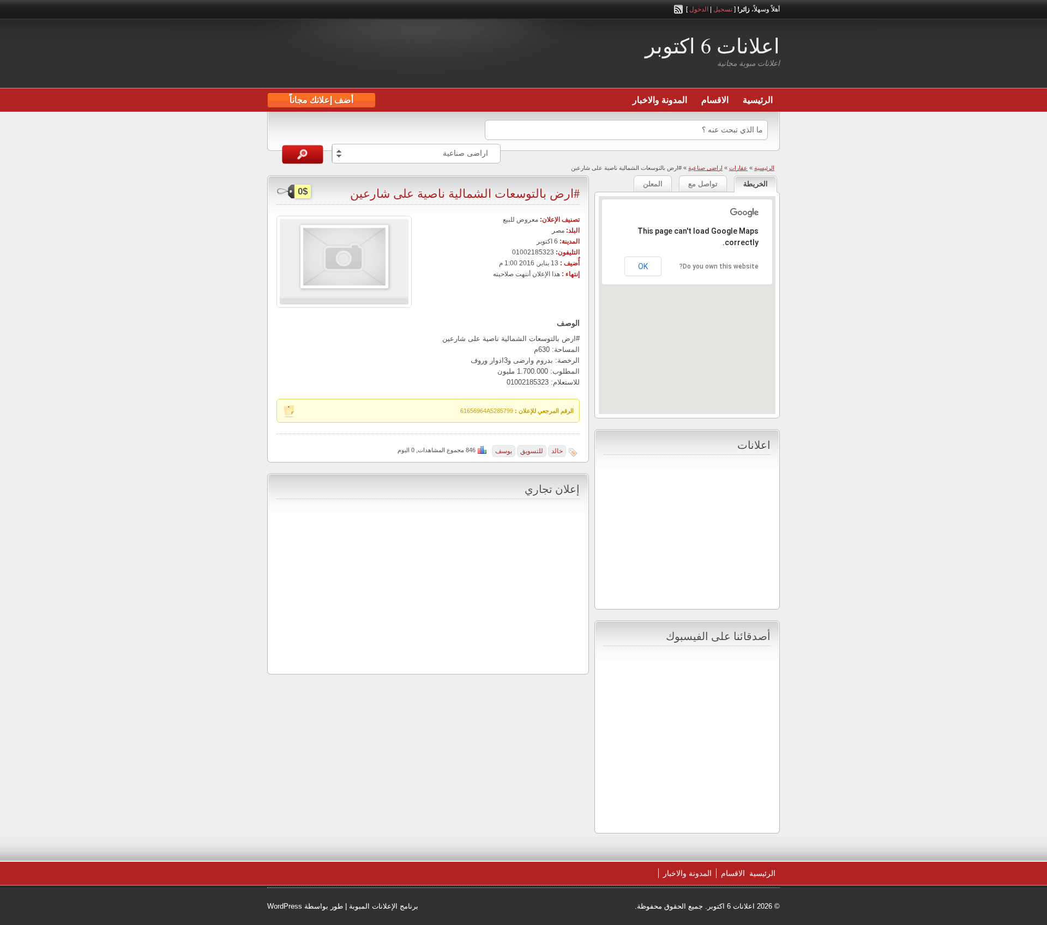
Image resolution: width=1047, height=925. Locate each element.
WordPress (284, 906)
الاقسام (715, 100)
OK (643, 266)
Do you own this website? (719, 266)
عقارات (738, 168)
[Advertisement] (394, 55)
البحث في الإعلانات (302, 154)
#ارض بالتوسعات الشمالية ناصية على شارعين (465, 193)
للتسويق (531, 451)
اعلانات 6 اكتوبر (712, 45)
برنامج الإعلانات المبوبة (383, 906)
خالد (557, 451)
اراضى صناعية (705, 168)
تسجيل (722, 9)
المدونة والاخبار (660, 100)
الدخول (698, 9)
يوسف (503, 451)
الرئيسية (758, 100)
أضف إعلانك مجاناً (321, 100)
